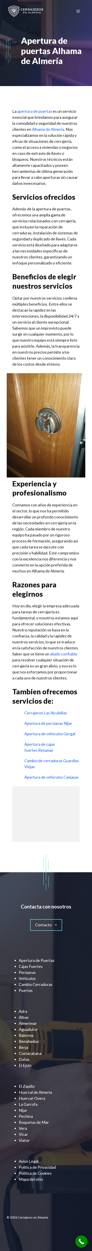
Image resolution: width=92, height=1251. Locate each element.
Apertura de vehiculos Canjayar (51, 777)
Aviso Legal (28, 1161)
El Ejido (25, 1065)
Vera (23, 1128)
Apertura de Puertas (36, 960)
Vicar (23, 1134)
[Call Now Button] (81, 1241)
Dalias (24, 1059)
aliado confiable (63, 653)
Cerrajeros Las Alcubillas (46, 712)
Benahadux (29, 1041)
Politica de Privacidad (37, 1167)
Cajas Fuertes (31, 966)
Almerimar (28, 1023)
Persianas (27, 972)
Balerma (26, 1035)
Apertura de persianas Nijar (48, 723)
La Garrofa (28, 1104)
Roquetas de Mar (34, 1122)
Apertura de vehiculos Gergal (50, 733)
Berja (23, 1047)
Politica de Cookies (35, 1173)
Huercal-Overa (32, 1098)
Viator (24, 1140)
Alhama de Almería (48, 129)
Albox (24, 1017)
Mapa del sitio (31, 1179)
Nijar (23, 1110)
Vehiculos (27, 978)
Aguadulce (28, 1029)
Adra (23, 1011)
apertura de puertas (34, 111)
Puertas (26, 990)
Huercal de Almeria (35, 1092)
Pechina (26, 1116)
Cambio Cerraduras (35, 984)
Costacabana (30, 1053)
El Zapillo (27, 1086)
